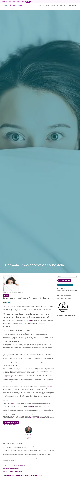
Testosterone (39, 475)
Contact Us (69, 5)
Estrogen (16, 475)
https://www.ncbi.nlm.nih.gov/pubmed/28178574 (12, 468)
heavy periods (32, 406)
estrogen (15, 386)
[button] (49, 5)
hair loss (51, 375)
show (9, 302)
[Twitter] (15, 5)
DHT (13, 475)
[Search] (76, 9)
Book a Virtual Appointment (64, 280)
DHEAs (10, 475)
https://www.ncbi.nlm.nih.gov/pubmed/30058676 (12, 471)
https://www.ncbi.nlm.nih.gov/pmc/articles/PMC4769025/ (14, 465)
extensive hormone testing (34, 417)
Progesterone (32, 475)
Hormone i (22, 475)
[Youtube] (17, 5)
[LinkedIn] (21, 5)
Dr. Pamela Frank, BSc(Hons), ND (9, 269)
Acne (4, 306)
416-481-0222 (4, 1)
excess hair (5, 376)
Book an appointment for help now (11, 422)
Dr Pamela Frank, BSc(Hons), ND (10, 424)
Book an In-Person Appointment (65, 284)
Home (40, 5)
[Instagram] (19, 5)
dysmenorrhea (46, 406)
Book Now (28, 1)
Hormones (27, 475)
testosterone (29, 320)
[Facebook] (14, 5)
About (43, 5)
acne (31, 321)
